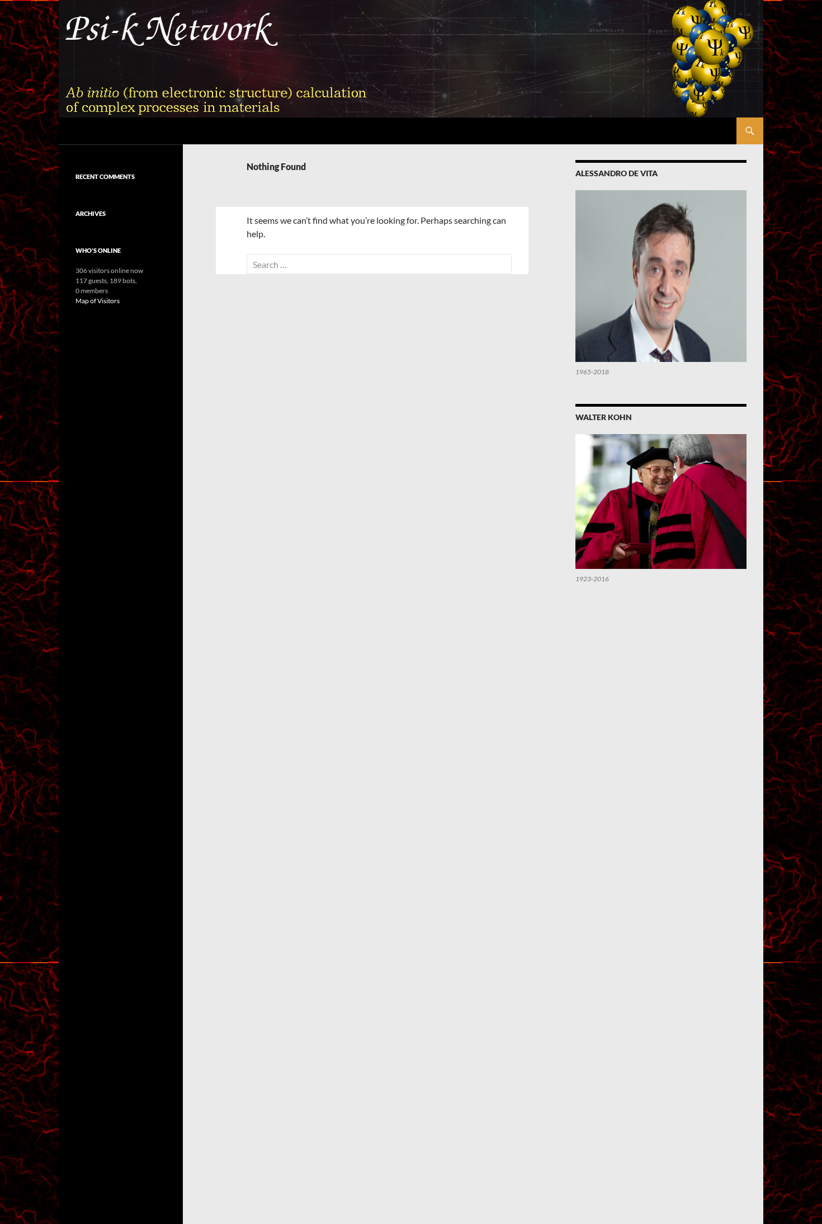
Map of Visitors (97, 300)
